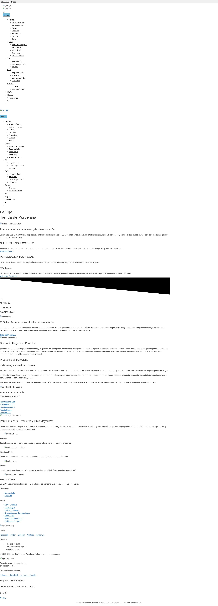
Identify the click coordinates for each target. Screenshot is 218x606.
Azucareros (16, 75)
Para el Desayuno (7, 405)
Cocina (10, 83)
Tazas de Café (17, 47)
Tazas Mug (16, 53)
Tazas (10, 42)
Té (8, 58)
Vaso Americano (18, 56)
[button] (3, 598)
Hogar (10, 95)
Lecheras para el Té (19, 64)
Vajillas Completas (18, 25)
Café (9, 69)
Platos (14, 28)
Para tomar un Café (8, 402)
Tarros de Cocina (18, 89)
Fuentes (15, 36)
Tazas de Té (16, 50)
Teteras (15, 67)
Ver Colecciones (6, 251)
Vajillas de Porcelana (8, 276)
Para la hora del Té (7, 407)
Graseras (15, 86)
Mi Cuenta (5, 2)
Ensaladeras (16, 33)
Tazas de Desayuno (19, 45)
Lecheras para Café (19, 78)
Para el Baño (5, 413)
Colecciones (12, 98)
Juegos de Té (17, 61)
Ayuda (13, 2)
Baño (9, 92)
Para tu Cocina (6, 410)
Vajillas (10, 19)
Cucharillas (16, 81)
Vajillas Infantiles (18, 23)
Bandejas (15, 31)
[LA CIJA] (7, 8)
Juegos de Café (17, 72)
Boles (14, 39)
